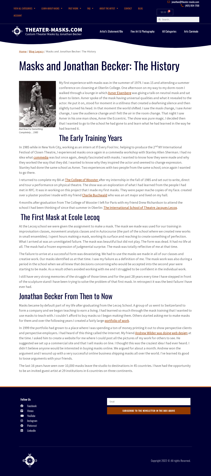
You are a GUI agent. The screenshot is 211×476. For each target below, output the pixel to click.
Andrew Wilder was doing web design (161, 333)
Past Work (73, 8)
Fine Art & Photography (142, 31)
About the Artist (107, 8)
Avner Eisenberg (119, 93)
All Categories (169, 31)
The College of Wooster (82, 180)
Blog (140, 8)
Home (23, 51)
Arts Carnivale (191, 31)
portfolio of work (117, 320)
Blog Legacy (36, 51)
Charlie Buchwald (94, 195)
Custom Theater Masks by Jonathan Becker (53, 34)
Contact (128, 8)
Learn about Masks (50, 8)
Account (18, 15)
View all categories (23, 8)
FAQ (88, 8)
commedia (41, 157)
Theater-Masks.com (53, 29)
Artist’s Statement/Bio (111, 31)
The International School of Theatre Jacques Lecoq (140, 207)
